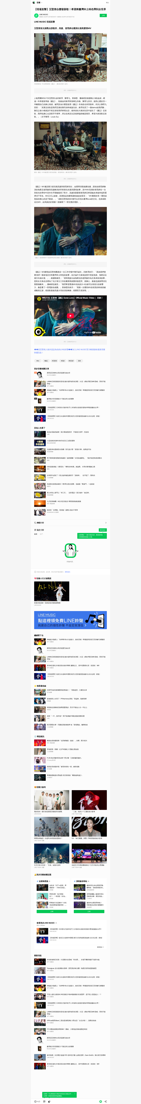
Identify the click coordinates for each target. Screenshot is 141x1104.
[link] (44, 1101)
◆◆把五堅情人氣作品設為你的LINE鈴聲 (51, 349)
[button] (37, 1101)
